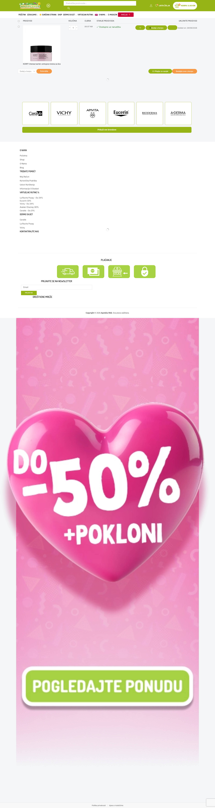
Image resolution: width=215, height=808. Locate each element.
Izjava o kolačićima (116, 805)
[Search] (69, 8)
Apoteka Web (106, 313)
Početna (22, 14)
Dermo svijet (69, 14)
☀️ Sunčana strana (47, 14)
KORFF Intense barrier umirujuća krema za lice (42, 64)
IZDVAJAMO (31, 14)
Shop (60, 14)
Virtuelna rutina (87, 14)
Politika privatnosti (99, 805)
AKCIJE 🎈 (126, 14)
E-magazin (112, 14)
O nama (102, 14)
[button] (156, 27)
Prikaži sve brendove (107, 130)
